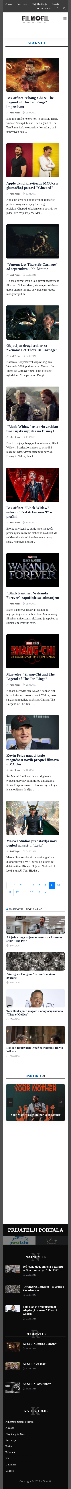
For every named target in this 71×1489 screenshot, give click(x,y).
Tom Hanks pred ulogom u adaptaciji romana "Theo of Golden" (40, 1310)
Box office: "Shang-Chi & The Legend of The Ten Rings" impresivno (30, 102)
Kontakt (55, 4)
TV (7, 1458)
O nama (8, 4)
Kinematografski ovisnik (19, 1421)
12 (17, 892)
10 (58, 885)
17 (31, 892)
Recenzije (35, 1334)
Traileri (9, 1446)
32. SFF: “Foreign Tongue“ (40, 1343)
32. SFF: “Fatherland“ (37, 1383)
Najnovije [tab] (16, 909)
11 (10, 892)
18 (39, 892)
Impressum (22, 4)
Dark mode (44, 8)
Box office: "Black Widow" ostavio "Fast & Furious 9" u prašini (29, 512)
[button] (65, 19)
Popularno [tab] (34, 909)
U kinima (10, 1464)
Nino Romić (15, 112)
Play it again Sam (15, 1434)
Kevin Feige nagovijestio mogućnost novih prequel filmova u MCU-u (32, 759)
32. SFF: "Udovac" (35, 1363)
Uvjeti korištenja (39, 4)
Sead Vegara (15, 275)
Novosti (9, 1427)
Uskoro (33, 1076)
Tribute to (10, 1452)
